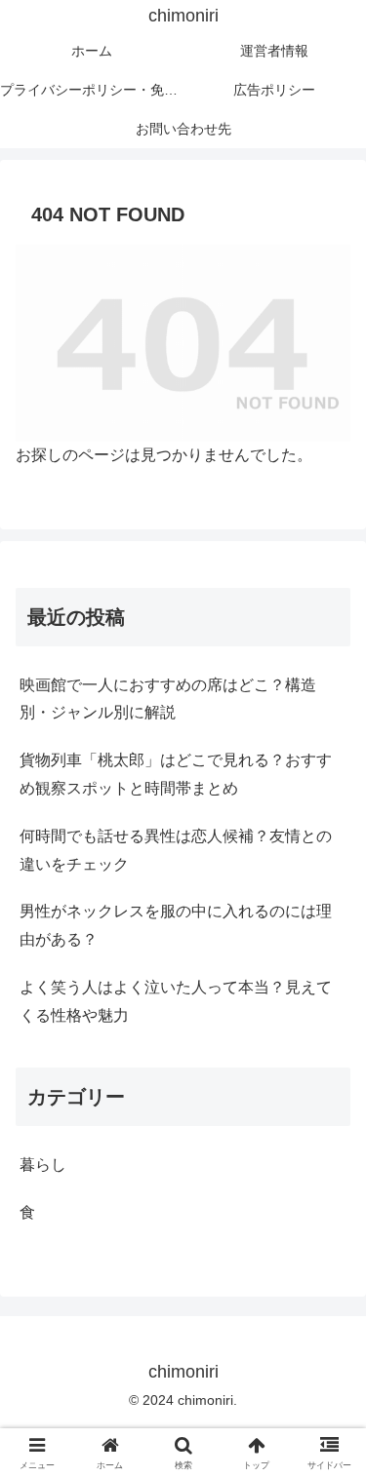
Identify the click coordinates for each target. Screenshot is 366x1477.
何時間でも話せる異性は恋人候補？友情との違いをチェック (176, 850)
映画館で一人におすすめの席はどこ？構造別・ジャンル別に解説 (168, 699)
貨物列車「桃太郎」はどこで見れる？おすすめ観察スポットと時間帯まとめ (176, 774)
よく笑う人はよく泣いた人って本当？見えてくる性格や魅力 (176, 1001)
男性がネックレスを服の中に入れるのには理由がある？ (176, 925)
